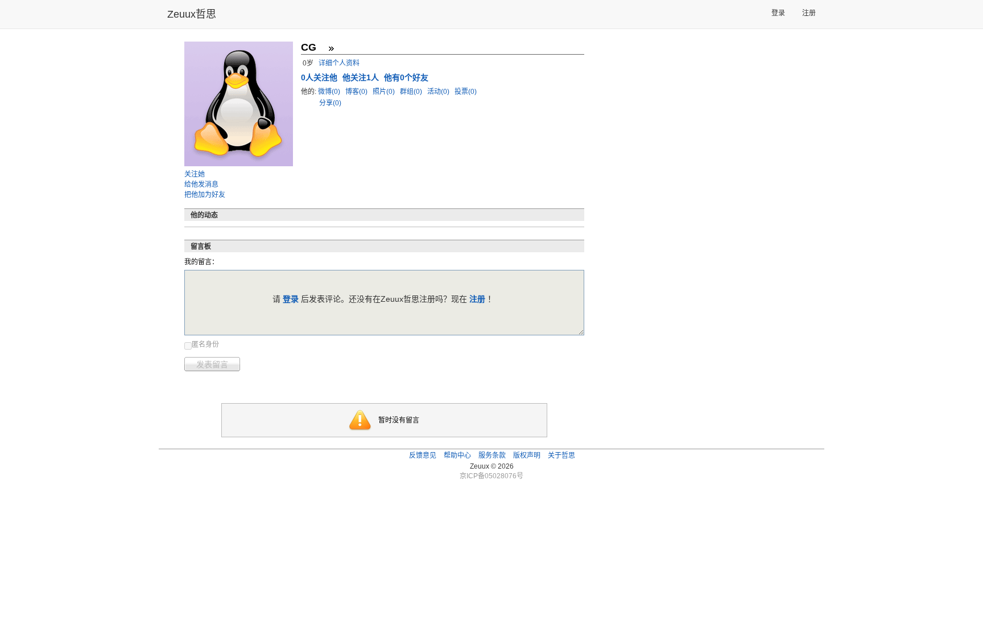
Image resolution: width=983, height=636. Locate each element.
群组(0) (412, 92)
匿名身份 (205, 344)
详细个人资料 (339, 63)
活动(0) (439, 92)
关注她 (194, 174)
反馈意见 (422, 455)
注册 (809, 13)
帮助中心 (457, 455)
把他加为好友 (204, 195)
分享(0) (330, 103)
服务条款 (492, 455)
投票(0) (466, 92)
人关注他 (320, 77)
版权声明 (526, 455)
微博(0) (330, 92)
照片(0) (384, 92)
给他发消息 (201, 184)
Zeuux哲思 (191, 14)
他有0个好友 (406, 77)
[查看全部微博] (331, 48)
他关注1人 (361, 77)
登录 (778, 13)
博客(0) (357, 92)
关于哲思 (561, 455)
